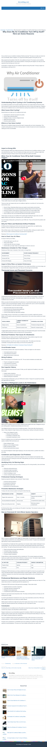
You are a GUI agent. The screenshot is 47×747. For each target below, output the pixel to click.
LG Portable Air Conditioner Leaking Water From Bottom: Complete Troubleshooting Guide (23, 657)
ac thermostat (17, 663)
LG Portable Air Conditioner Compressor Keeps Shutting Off (19, 345)
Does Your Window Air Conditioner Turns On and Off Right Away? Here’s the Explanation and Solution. (38, 658)
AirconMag (12, 673)
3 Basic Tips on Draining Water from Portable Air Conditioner (37, 668)
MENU (43, 8)
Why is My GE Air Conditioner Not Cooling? (8, 657)
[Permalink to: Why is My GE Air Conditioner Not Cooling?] (8, 651)
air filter (21, 663)
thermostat (25, 663)
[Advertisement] (23, 19)
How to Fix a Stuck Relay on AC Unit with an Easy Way (11, 667)
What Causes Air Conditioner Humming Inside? (16, 234)
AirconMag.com (23, 2)
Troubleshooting (8, 663)
